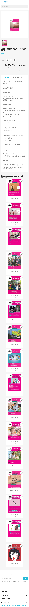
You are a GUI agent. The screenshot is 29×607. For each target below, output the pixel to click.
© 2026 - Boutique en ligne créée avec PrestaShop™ (14, 605)
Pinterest (14, 60)
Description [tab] (7, 77)
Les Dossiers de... (14, 198)
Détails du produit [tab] (17, 77)
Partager (7, 60)
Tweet (11, 60)
